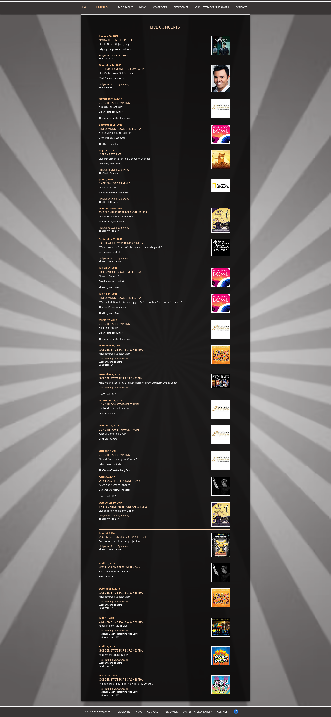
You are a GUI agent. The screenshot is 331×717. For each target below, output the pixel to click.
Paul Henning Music (101, 711)
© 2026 (87, 711)
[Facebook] (236, 712)
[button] (143, 7)
